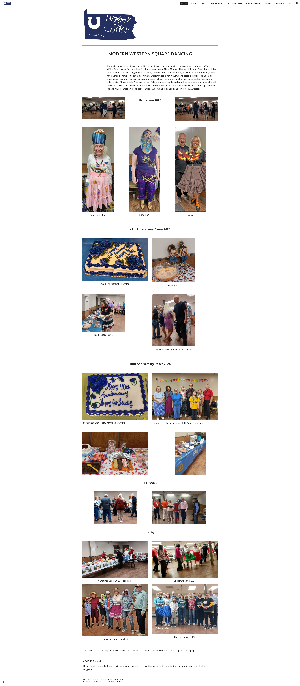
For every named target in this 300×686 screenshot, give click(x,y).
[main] (150, 53)
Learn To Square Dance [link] (211, 3)
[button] (297, 3)
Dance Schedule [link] (253, 3)
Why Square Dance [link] (234, 3)
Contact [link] (267, 3)
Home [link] (184, 3)
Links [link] (290, 3)
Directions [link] (279, 3)
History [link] (194, 3)
